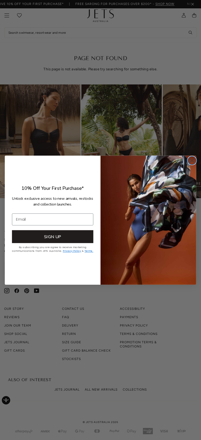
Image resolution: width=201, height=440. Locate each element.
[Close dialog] (192, 160)
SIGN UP (52, 236)
